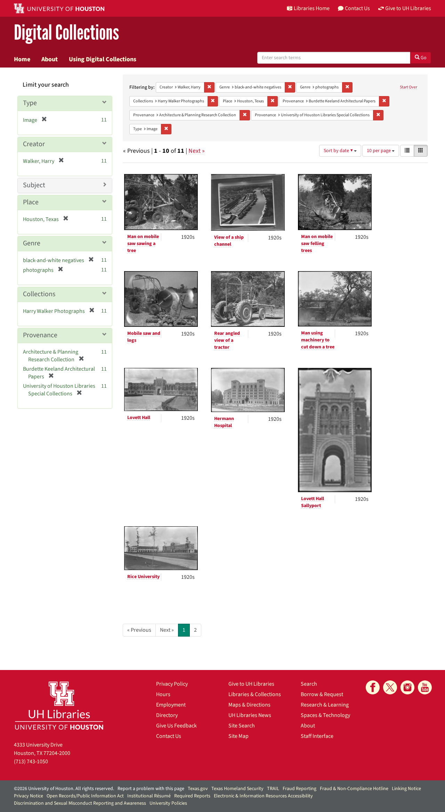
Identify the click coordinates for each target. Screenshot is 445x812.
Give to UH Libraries (251, 684)
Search (309, 684)
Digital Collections (66, 33)
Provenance (40, 335)
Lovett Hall (138, 417)
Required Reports (192, 796)
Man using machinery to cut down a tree (317, 340)
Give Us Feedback (176, 726)
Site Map (238, 736)
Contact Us (168, 736)
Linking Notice (406, 788)
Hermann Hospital (224, 422)
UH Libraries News (249, 715)
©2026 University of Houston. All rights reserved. (64, 788)
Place (31, 202)
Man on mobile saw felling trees (317, 243)
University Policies (168, 803)
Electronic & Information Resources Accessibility (263, 796)
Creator (34, 144)
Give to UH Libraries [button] (408, 8)
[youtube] (425, 687)
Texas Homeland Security (237, 788)
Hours (163, 694)
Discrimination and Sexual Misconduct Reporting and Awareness (80, 803)
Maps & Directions (249, 705)
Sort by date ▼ (339, 150)
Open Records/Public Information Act (85, 796)
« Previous (139, 630)
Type (30, 103)
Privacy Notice (28, 796)
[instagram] (407, 687)
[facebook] (373, 687)
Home (22, 59)
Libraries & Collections (254, 694)
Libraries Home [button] (312, 8)
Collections (39, 294)
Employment (171, 705)
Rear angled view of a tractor (227, 340)
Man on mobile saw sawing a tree (143, 243)
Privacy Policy (172, 684)
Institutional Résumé (149, 796)
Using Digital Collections (102, 59)
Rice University (143, 576)
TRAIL (273, 788)
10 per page (379, 150)
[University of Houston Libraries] (59, 705)
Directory (167, 715)
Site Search (241, 726)
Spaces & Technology (325, 715)
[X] (390, 687)
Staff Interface (317, 736)
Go (423, 57)
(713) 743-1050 (31, 761)
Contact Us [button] (357, 8)
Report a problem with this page (151, 788)
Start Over (408, 87)
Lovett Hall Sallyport (312, 502)
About (49, 59)
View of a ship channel (229, 241)
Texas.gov (198, 788)
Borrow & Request (322, 694)
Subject (34, 185)
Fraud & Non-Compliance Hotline (354, 788)
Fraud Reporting (299, 788)
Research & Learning (325, 705)
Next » (196, 151)
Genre (31, 243)
